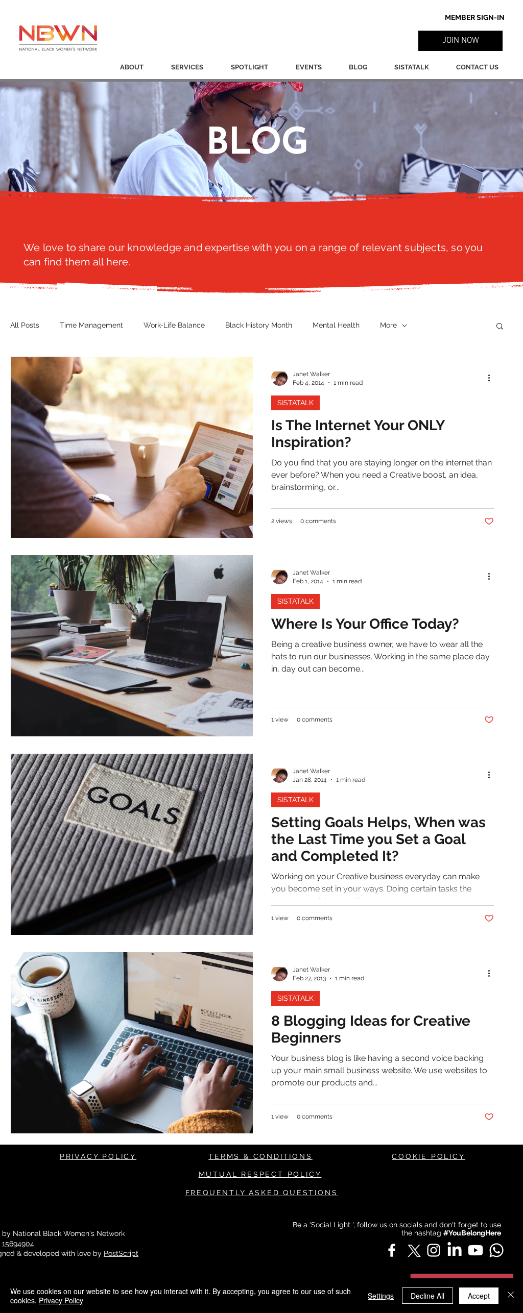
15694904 (18, 1244)
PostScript (121, 1253)
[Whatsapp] (496, 1250)
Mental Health (336, 325)
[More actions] (492, 377)
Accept (479, 1296)
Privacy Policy (61, 1300)
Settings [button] (381, 1296)
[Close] (511, 1295)
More (388, 325)
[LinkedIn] (454, 1250)
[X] (412, 1250)
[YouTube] (475, 1250)
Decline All (427, 1296)
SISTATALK (295, 403)
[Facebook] (391, 1250)
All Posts (24, 325)
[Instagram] (433, 1250)
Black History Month (258, 325)
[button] (460, 41)
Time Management (91, 325)
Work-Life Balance (174, 325)
